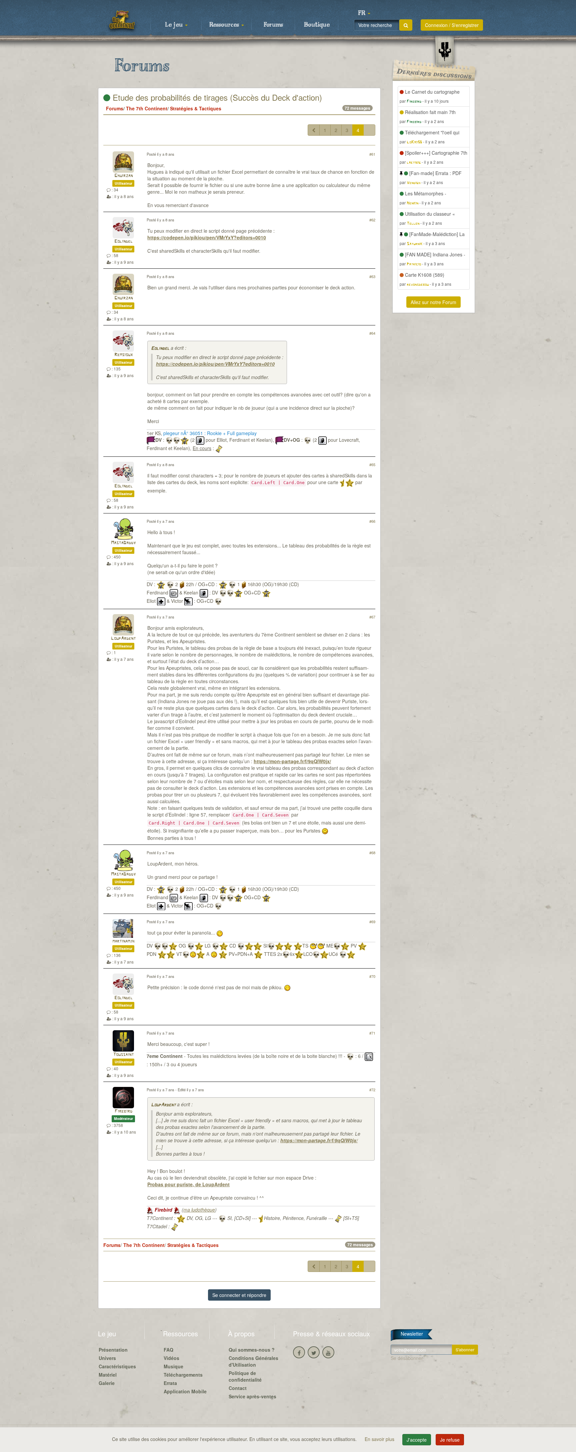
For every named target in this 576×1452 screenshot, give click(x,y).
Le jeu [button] (174, 25)
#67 (372, 616)
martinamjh (123, 941)
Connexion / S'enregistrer (452, 25)
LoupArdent (123, 638)
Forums (273, 25)
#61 (372, 154)
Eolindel (123, 241)
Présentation (113, 1349)
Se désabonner (407, 1358)
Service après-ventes (252, 1396)
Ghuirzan (123, 175)
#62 (372, 219)
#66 (372, 521)
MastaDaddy (123, 542)
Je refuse (450, 1439)
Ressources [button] (225, 25)
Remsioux (123, 354)
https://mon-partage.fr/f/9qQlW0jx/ (292, 761)
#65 (372, 464)
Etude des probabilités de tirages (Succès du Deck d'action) (216, 97)
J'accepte (417, 1439)
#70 (372, 976)
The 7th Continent (146, 108)
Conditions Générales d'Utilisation (253, 1361)
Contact (238, 1388)
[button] (364, 13)
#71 (372, 1033)
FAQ (168, 1349)
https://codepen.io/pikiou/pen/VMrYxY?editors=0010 (206, 237)
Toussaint (123, 1054)
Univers (107, 1358)
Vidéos (171, 1358)
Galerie (107, 1383)
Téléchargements (183, 1374)
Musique (173, 1366)
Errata (170, 1383)
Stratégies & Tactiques (195, 108)
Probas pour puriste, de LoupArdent (188, 1184)
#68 (372, 852)
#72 (372, 1089)
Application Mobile (185, 1391)
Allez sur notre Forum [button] (433, 302)
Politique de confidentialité (245, 1376)
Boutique (317, 25)
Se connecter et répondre (239, 1295)
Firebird (123, 1111)
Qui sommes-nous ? (252, 1349)
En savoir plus (380, 1439)
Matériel (108, 1374)
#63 (372, 276)
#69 (372, 921)
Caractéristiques (117, 1366)
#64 (372, 333)
